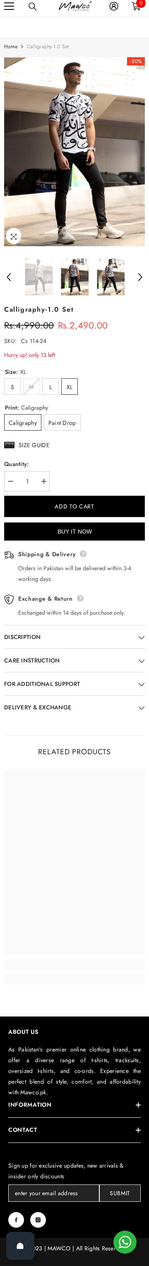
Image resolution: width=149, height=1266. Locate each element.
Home (10, 46)
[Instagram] (38, 1220)
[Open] (20, 1246)
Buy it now (75, 531)
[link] (74, 964)
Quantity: (16, 464)
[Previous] (8, 277)
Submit (120, 1193)
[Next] (140, 277)
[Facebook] (16, 1220)
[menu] (9, 6)
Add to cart (74, 506)
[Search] (33, 7)
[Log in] (113, 6)
